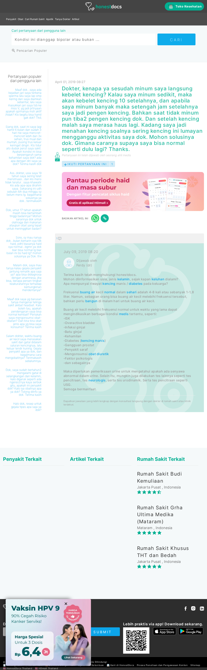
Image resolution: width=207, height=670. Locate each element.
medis (124, 314)
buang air (87, 292)
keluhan (158, 279)
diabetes (136, 284)
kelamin (123, 279)
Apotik (49, 19)
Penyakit (11, 19)
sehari (131, 292)
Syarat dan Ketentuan (91, 665)
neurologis (97, 380)
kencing (108, 284)
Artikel (75, 19)
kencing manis (93, 341)
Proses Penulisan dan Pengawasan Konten (162, 665)
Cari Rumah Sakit (34, 19)
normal (109, 292)
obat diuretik (99, 354)
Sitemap (195, 665)
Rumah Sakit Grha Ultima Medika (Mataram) (160, 514)
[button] (129, 238)
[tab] (129, 322)
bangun (91, 301)
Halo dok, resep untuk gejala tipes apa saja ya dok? (26, 406)
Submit (102, 632)
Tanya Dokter (62, 19)
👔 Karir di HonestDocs (120, 665)
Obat (20, 19)
